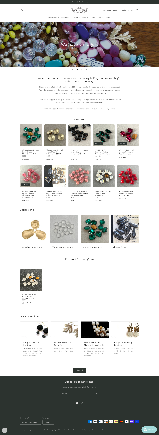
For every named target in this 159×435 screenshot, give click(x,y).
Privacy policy (62, 430)
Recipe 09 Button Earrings (31, 343)
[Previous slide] (72, 69)
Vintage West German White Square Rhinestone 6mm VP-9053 (29, 297)
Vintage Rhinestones (92, 247)
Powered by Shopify (39, 430)
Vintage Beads (119, 247)
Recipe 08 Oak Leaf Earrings (62, 343)
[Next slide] (86, 69)
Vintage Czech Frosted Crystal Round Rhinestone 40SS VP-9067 (54, 153)
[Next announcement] (138, 2)
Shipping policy (85, 430)
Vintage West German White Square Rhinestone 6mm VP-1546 (103, 194)
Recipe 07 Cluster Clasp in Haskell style (94, 343)
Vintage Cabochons (61, 247)
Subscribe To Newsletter (79, 381)
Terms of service (73, 430)
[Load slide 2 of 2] (81, 69)
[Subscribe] (96, 393)
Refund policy (51, 430)
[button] (22, 10)
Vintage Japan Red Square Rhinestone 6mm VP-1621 (126, 193)
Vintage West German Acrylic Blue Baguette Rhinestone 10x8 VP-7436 (54, 194)
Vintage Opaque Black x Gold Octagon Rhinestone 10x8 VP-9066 (79, 153)
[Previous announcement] (20, 2)
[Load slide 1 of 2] (78, 69)
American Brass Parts (32, 247)
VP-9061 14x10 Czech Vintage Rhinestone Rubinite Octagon (126, 152)
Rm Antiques (29, 430)
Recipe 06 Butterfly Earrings (123, 343)
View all (79, 370)
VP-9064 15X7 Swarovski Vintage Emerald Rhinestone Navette (102, 153)
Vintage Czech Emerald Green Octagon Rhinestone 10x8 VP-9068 (30, 153)
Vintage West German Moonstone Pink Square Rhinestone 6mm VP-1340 (79, 194)
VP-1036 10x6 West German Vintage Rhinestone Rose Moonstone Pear (29, 194)
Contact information (98, 430)
